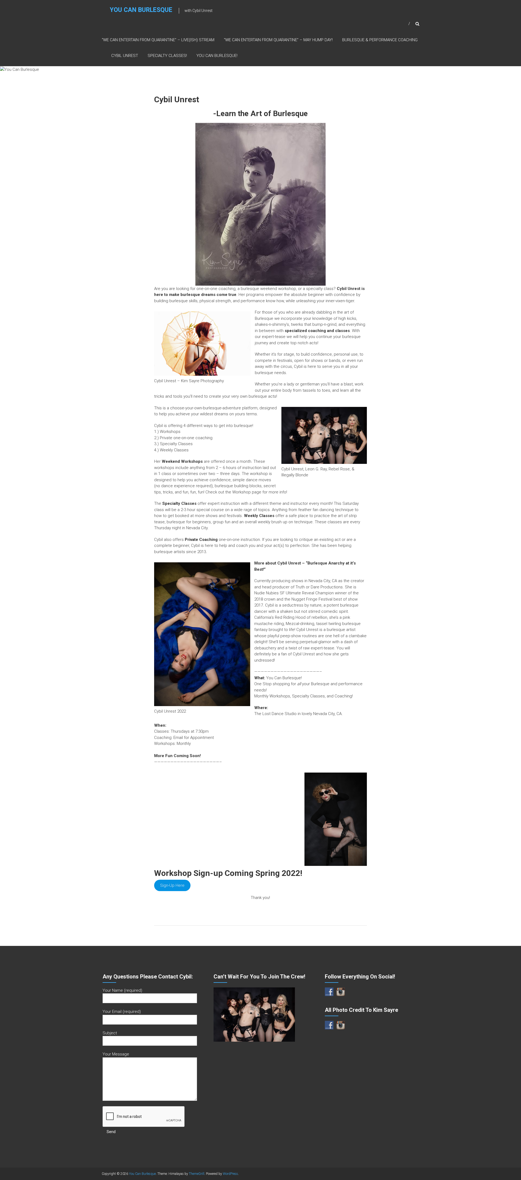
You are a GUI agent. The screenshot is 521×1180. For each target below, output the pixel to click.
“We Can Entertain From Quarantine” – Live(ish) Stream (158, 39)
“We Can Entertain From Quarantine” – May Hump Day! (278, 39)
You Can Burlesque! (216, 55)
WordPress (230, 1174)
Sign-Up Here (172, 885)
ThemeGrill (196, 1174)
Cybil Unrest (124, 55)
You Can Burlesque (141, 10)
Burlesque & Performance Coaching (380, 39)
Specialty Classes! (167, 55)
